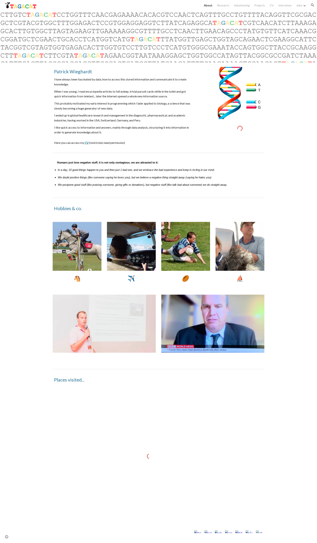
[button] (312, 5)
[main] (122, 107)
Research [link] (223, 5)
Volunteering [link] (241, 5)
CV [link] (272, 5)
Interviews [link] (285, 5)
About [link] (208, 5)
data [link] (299, 5)
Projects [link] (259, 5)
